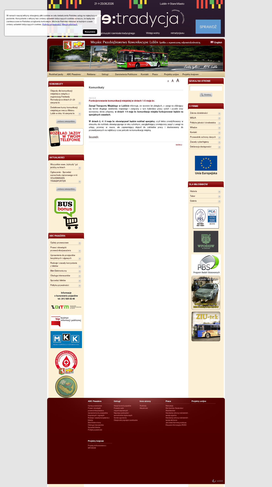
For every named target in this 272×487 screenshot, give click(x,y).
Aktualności (144, 408)
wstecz (179, 144)
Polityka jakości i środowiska (203, 122)
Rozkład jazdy (56, 74)
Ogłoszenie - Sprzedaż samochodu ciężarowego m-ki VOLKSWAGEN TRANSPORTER (63, 176)
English (218, 42)
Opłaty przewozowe (59, 242)
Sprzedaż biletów (58, 280)
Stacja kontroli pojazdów (122, 406)
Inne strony (145, 401)
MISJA (193, 117)
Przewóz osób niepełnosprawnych (121, 409)
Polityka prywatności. (51, 24)
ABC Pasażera (72, 74)
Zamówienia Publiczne (126, 74)
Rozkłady (143, 406)
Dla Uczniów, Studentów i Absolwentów (174, 409)
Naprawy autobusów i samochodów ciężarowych (123, 414)
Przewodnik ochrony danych (203, 136)
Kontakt (145, 74)
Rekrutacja (169, 406)
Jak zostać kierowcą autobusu (176, 422)
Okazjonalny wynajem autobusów (125, 420)
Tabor (192, 195)
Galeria (193, 200)
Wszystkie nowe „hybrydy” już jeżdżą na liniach (64, 166)
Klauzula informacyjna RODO (176, 425)
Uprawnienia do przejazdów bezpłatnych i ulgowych (62, 256)
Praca (154, 74)
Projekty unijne (171, 74)
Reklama (90, 74)
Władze (193, 127)
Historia (193, 191)
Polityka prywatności (59, 285)
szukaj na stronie (199, 80)
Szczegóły (93, 136)
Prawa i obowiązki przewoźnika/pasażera (60, 249)
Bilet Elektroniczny (58, 270)
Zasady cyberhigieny (199, 141)
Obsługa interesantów (60, 275)
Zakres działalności (199, 112)
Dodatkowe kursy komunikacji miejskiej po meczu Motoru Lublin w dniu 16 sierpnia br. (63, 110)
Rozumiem (90, 31)
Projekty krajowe (190, 74)
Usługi (104, 74)
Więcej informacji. (70, 24)
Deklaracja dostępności (200, 146)
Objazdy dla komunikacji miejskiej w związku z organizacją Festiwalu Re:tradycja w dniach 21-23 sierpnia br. (62, 96)
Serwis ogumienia (120, 418)
